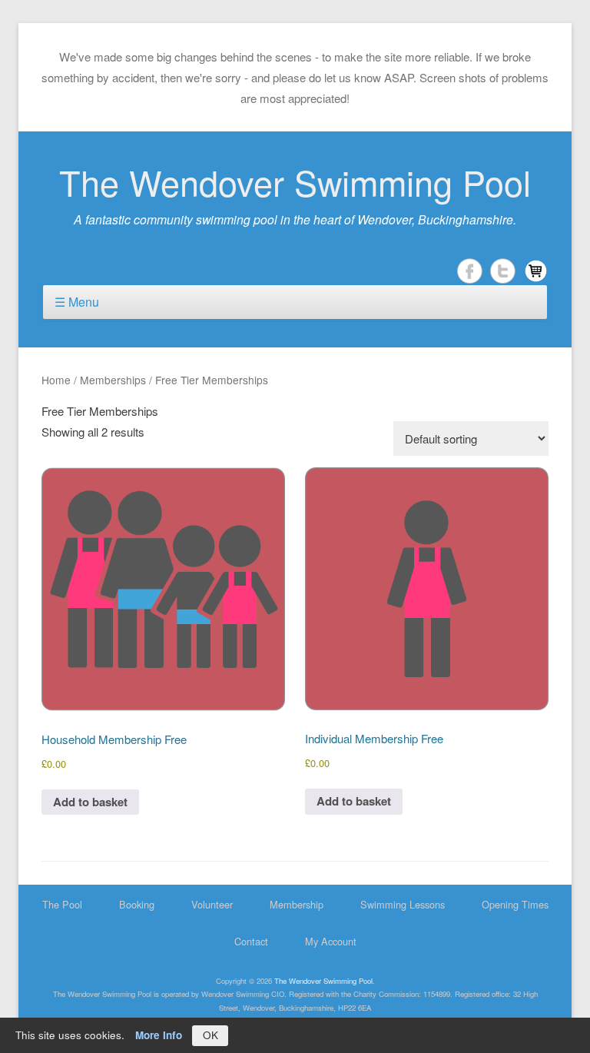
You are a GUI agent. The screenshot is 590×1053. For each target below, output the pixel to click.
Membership (296, 904)
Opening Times (515, 904)
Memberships (113, 379)
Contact (251, 941)
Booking (136, 904)
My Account (330, 941)
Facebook (469, 271)
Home (56, 379)
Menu (83, 302)
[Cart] (536, 271)
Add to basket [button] (90, 801)
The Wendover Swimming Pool (295, 182)
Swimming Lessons (402, 904)
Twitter (502, 271)
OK (210, 1035)
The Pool (62, 904)
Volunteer (212, 904)
